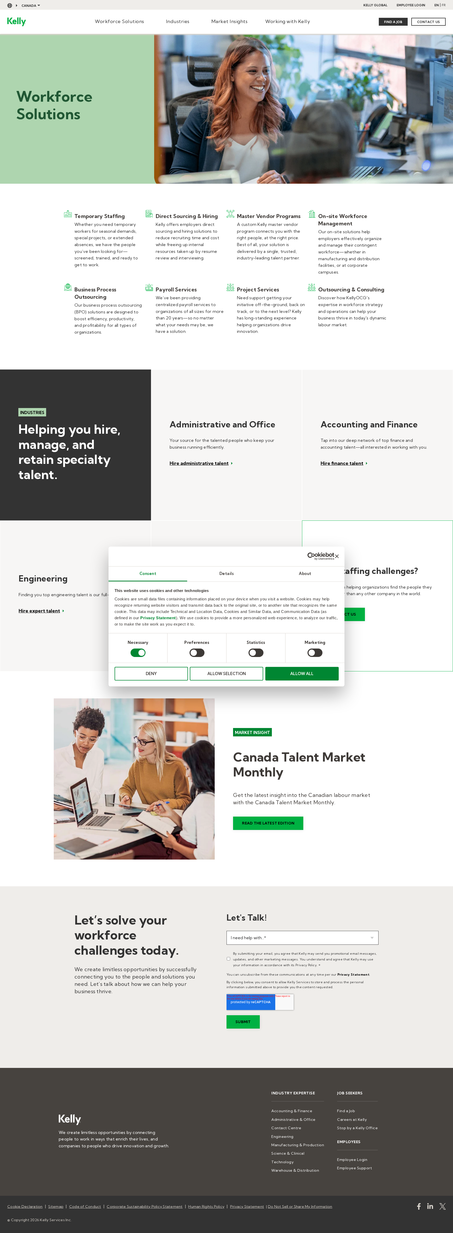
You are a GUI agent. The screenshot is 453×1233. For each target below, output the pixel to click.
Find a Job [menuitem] (346, 1111)
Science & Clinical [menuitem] (287, 1153)
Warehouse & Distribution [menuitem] (295, 1170)
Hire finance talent (342, 463)
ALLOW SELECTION (226, 673)
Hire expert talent (39, 611)
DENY (151, 673)
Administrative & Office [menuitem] (293, 1119)
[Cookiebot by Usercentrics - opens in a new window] (311, 556)
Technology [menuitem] (282, 1162)
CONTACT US (428, 22)
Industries (178, 21)
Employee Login (411, 5)
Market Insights (229, 21)
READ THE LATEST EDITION (268, 823)
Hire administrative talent (199, 463)
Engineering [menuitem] (282, 1136)
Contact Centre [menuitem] (286, 1128)
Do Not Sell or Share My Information (300, 1206)
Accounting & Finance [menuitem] (291, 1111)
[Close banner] (337, 556)
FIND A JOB (393, 22)
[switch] (197, 653)
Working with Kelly (287, 21)
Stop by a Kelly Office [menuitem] (357, 1128)
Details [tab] (226, 573)
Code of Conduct (85, 1206)
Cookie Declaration (25, 1206)
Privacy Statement (158, 617)
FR (444, 5)
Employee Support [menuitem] (354, 1168)
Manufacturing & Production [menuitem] (297, 1145)
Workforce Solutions (119, 21)
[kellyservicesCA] (419, 1207)
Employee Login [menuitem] (352, 1159)
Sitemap (55, 1206)
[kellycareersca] (442, 1207)
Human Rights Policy (206, 1206)
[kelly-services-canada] (430, 1207)
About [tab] (305, 573)
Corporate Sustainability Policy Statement (144, 1206)
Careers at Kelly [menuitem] (352, 1119)
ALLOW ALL (302, 673)
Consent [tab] (148, 573)
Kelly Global (375, 5)
